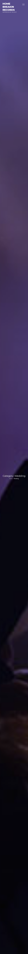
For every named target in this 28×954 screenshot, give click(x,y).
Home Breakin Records (9, 6)
